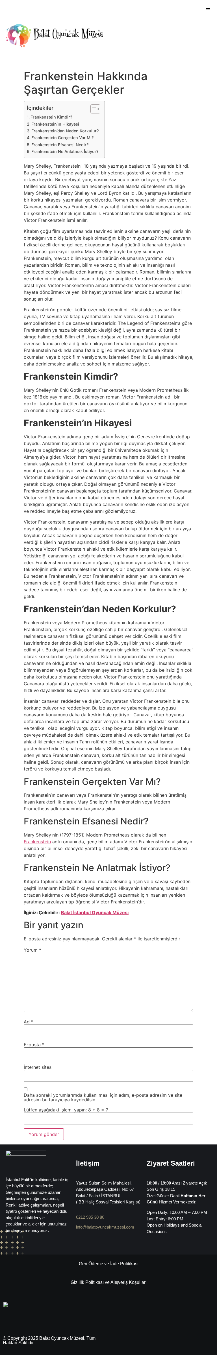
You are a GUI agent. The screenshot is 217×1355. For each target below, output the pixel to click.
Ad (28, 1021)
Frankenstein (37, 841)
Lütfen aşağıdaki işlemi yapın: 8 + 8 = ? (66, 1109)
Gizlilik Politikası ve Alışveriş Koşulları (109, 1282)
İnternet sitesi (38, 1067)
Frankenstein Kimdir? (51, 117)
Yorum (32, 950)
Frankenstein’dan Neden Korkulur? (65, 130)
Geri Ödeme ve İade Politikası (108, 1263)
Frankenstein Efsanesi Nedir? (60, 144)
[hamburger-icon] (207, 8)
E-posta (34, 1044)
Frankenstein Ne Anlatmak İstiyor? (65, 151)
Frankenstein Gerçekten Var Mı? (62, 137)
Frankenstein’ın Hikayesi (55, 124)
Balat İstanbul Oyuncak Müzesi (95, 912)
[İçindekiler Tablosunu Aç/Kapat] (92, 109)
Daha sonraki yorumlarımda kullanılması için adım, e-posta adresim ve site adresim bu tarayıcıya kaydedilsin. (103, 1097)
